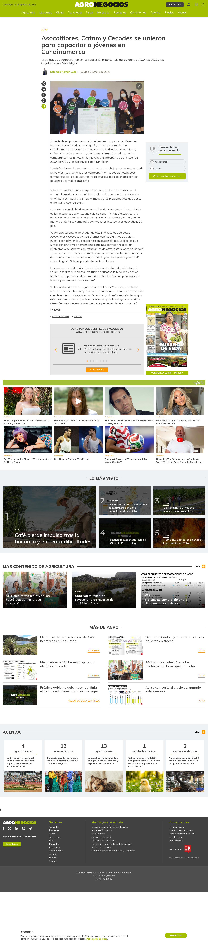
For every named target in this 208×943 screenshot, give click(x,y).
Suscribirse (12, 844)
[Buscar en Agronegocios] (203, 4)
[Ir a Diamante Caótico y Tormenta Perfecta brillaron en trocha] (125, 645)
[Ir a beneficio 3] (93, 361)
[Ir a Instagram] (23, 828)
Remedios (120, 12)
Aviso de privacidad (101, 837)
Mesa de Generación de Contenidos (109, 827)
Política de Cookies (101, 847)
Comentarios (138, 12)
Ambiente (93, 650)
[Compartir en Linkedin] (43, 89)
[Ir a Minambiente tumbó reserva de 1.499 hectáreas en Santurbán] (20, 645)
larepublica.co (176, 827)
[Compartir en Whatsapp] (43, 100)
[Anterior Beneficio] (55, 350)
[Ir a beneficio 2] (90, 361)
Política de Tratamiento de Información (111, 844)
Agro (202, 650)
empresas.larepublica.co (182, 833)
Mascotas (45, 12)
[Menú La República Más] (196, 4)
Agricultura (28, 12)
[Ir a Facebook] (3, 828)
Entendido (176, 935)
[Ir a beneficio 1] (87, 361)
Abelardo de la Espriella (83, 701)
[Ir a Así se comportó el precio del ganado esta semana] (125, 695)
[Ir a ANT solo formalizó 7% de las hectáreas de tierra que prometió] (125, 670)
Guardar (43, 106)
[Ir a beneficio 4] (96, 361)
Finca (89, 12)
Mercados (103, 12)
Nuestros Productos (101, 830)
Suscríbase (175, 4)
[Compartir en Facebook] (43, 95)
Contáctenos (98, 833)
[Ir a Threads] (30, 828)
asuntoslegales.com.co (181, 830)
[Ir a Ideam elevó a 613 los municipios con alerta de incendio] (20, 670)
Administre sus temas (168, 176)
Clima (60, 12)
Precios (169, 12)
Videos (182, 12)
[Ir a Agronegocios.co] (19, 822)
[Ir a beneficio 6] (103, 361)
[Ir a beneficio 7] (106, 361)
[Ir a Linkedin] (16, 828)
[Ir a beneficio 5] (100, 361)
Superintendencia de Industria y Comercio (113, 850)
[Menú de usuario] (188, 4)
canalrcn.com (176, 837)
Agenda (155, 12)
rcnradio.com (176, 840)
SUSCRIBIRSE (97, 369)
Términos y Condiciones (103, 840)
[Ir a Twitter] (9, 828)
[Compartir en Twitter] (43, 83)
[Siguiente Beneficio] (138, 350)
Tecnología (75, 12)
